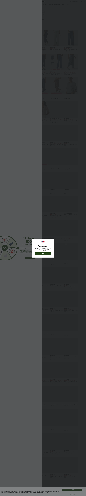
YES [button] (43, 253)
